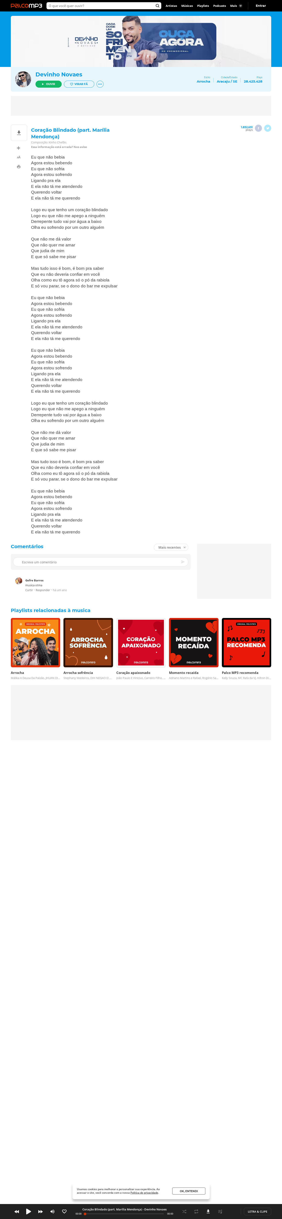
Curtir (29, 590)
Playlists (203, 6)
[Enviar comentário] (183, 562)
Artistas (171, 6)
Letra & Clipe (257, 1211)
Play (29, 1211)
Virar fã (81, 84)
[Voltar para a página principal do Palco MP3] (27, 6)
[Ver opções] (100, 84)
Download (208, 1211)
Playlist (220, 1211)
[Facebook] (258, 128)
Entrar (261, 6)
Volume (52, 1211)
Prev (17, 1211)
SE (235, 81)
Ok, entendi (189, 1191)
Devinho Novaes (58, 74)
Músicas (187, 6)
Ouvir (50, 84)
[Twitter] (267, 128)
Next (40, 1211)
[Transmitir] (232, 1211)
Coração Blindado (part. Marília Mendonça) (112, 1209)
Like (64, 1211)
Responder (43, 590)
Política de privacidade (144, 1193)
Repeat (196, 1211)
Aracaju (223, 81)
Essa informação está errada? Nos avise (59, 147)
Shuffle (184, 1211)
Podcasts (219, 6)
